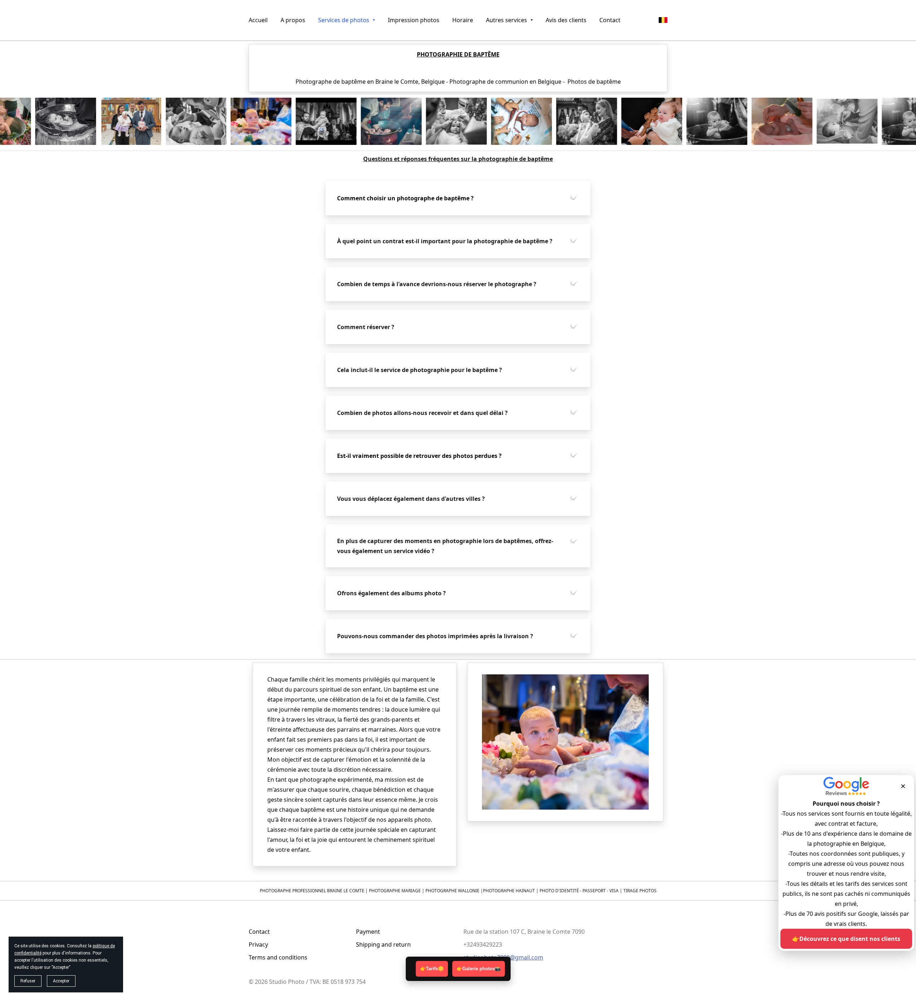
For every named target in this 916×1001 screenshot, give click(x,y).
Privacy (258, 944)
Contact (259, 932)
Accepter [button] (61, 980)
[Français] (663, 20)
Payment (368, 932)
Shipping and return (383, 944)
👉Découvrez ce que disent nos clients (846, 939)
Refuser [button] (27, 980)
